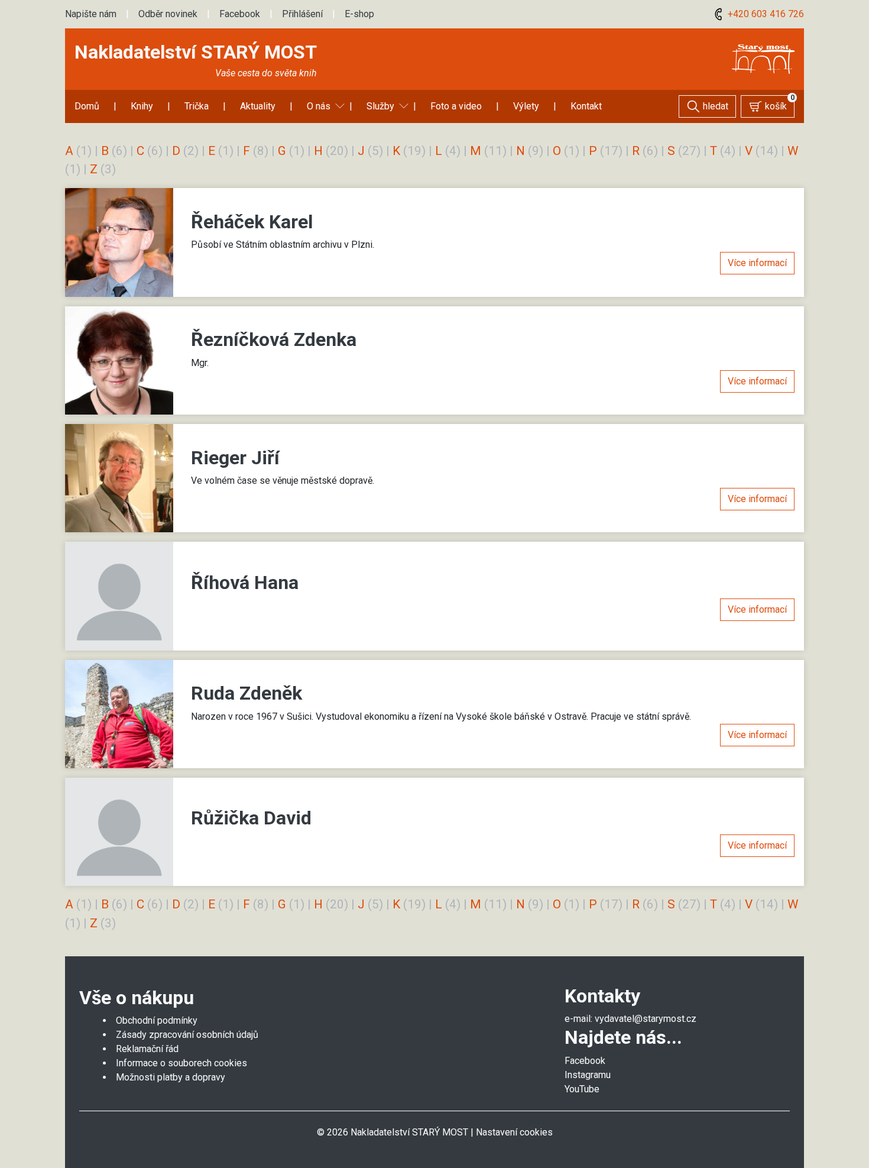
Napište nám (90, 14)
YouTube (582, 1089)
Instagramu (588, 1074)
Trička (196, 106)
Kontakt (586, 106)
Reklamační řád (147, 1048)
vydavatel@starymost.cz (645, 1018)
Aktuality (257, 106)
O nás (318, 106)
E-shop (359, 14)
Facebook (239, 14)
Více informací (757, 262)
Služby (380, 106)
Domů (86, 106)
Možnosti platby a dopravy (170, 1077)
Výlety (526, 106)
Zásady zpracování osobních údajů (187, 1034)
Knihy (142, 106)
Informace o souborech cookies (181, 1063)
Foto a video (456, 106)
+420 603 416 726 (764, 14)
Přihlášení (302, 14)
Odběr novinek (167, 14)
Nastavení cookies (514, 1132)
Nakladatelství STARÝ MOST (195, 52)
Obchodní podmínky (156, 1020)
